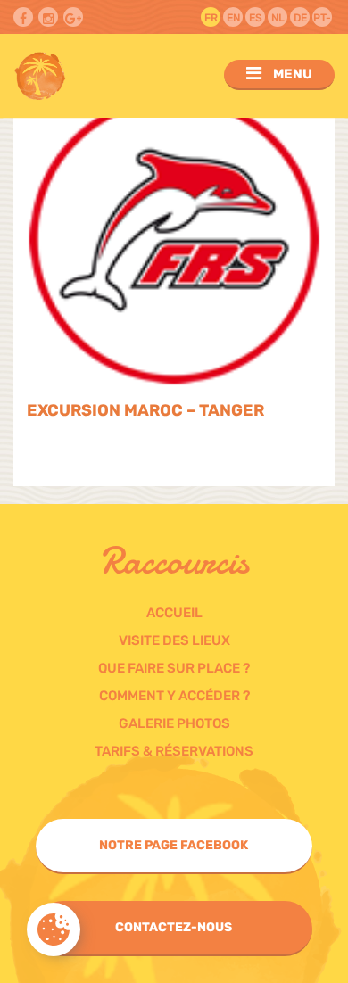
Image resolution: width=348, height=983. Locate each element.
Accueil (174, 613)
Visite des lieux (174, 640)
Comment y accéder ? (174, 696)
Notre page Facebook (173, 845)
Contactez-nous (173, 927)
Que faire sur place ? (174, 668)
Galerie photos (174, 723)
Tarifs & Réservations (174, 751)
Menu (291, 74)
